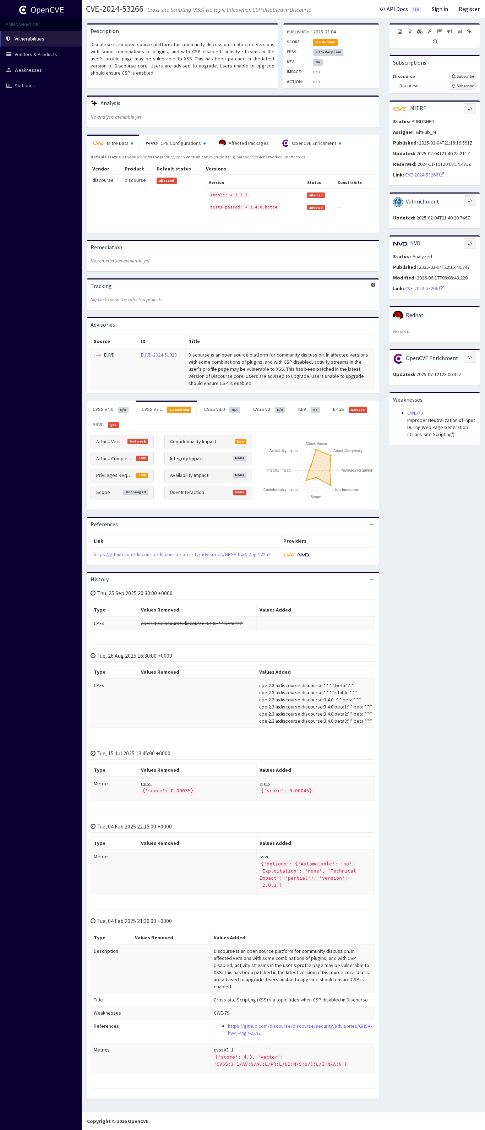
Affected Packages (248, 143)
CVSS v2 (268, 409)
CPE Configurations (180, 143)
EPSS (349, 409)
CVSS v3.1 (165, 409)
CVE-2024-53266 (114, 8)
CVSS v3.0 (221, 409)
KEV (307, 409)
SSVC (104, 424)
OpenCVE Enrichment (314, 143)
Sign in (440, 8)
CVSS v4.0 (109, 409)
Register (469, 8)
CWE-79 (415, 413)
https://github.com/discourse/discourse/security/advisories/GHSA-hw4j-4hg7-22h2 (182, 554)
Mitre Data (118, 143)
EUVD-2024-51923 (159, 355)
